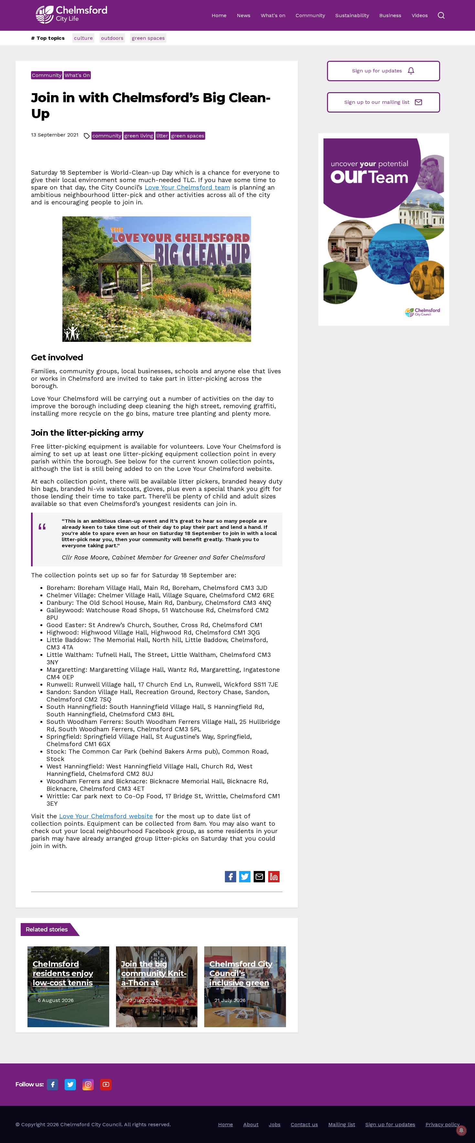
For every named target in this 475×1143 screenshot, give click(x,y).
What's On (77, 75)
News (243, 15)
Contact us (304, 1124)
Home (219, 15)
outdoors (112, 38)
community (106, 136)
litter (162, 136)
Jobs (274, 1124)
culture (83, 38)
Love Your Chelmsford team (187, 187)
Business (390, 15)
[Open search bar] (441, 15)
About (251, 1124)
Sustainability (352, 15)
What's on (273, 15)
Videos (420, 15)
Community (310, 15)
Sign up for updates (377, 71)
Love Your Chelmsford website (106, 816)
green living (138, 136)
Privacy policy (442, 1124)
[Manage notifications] (461, 1130)
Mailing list (341, 1124)
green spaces (148, 38)
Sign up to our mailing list (376, 102)
